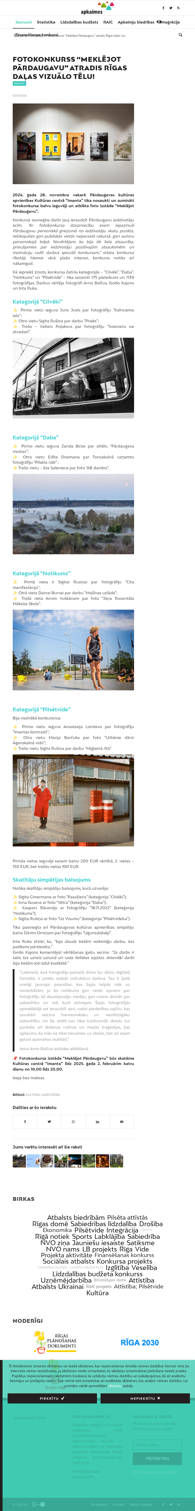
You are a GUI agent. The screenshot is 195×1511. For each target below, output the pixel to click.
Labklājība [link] (109, 1236)
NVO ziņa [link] (55, 1243)
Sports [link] (82, 1236)
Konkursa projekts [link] (124, 1261)
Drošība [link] (151, 1224)
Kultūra (33, 1095)
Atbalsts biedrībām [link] (76, 1217)
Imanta (19, 83)
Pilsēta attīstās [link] (127, 1217)
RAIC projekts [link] (98, 1286)
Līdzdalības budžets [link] (53, 1267)
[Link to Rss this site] (178, 8)
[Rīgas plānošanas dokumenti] (55, 1342)
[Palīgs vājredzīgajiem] (159, 22)
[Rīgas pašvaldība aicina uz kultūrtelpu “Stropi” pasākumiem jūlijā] (88, 1160)
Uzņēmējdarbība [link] (66, 1280)
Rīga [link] (126, 1249)
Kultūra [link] (97, 1293)
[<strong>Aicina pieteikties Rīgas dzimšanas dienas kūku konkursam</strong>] (47, 1160)
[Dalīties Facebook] (25, 1121)
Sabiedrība (50, 1095)
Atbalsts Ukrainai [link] (58, 1286)
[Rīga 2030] (140, 1342)
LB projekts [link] (99, 1249)
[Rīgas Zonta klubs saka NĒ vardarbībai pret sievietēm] (33, 1160)
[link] (37, 34)
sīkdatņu (115, 1386)
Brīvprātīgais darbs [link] (110, 1280)
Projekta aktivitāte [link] (66, 1255)
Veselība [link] (144, 1267)
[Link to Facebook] (163, 8)
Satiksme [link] (141, 1243)
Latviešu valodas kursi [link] (86, 1267)
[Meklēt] (179, 34)
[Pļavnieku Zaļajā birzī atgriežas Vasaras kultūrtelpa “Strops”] (116, 1160)
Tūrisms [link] (146, 1229)
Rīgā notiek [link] (52, 1236)
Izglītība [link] (117, 1267)
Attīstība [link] (141, 1280)
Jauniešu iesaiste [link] (98, 1243)
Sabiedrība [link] (143, 1236)
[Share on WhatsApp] (73, 1121)
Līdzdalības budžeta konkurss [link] (97, 1274)
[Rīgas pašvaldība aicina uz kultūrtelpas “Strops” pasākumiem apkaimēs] (19, 1160)
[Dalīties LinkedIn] (97, 1121)
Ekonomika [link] (57, 1230)
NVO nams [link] (63, 1249)
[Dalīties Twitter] (49, 1121)
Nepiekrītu (143, 1398)
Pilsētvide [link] (89, 1230)
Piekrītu (49, 1398)
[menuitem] (23, 22)
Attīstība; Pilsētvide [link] (138, 1286)
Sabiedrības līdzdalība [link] (104, 1224)
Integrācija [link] (122, 1230)
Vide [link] (142, 1249)
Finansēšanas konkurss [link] (124, 1255)
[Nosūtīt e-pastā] (122, 1121)
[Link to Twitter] (171, 8)
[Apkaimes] (97, 7)
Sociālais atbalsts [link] (68, 1261)
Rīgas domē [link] (50, 1224)
